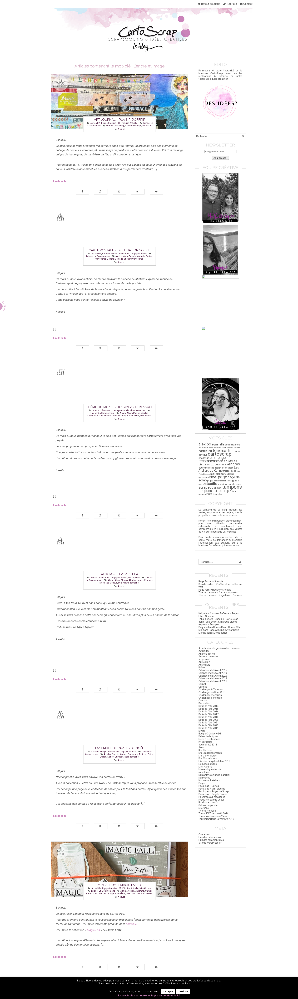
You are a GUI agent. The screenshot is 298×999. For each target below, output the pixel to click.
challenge (203, 458)
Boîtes (201, 667)
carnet (148, 891)
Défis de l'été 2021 (208, 722)
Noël (127, 757)
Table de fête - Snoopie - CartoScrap (218, 619)
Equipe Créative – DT (209, 733)
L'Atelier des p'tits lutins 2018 (214, 761)
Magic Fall (93, 930)
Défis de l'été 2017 (208, 714)
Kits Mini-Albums (207, 758)
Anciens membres (208, 656)
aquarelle (218, 444)
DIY (220, 464)
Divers (201, 730)
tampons (134, 583)
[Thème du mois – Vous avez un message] (119, 391)
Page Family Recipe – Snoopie (214, 589)
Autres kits (204, 664)
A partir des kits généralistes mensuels (219, 648)
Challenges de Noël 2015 (211, 692)
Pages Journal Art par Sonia (224, 630)
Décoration (204, 703)
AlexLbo (121, 129)
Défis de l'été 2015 (208, 708)
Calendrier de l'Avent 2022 (212, 678)
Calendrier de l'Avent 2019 (212, 673)
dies (101, 415)
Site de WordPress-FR (210, 842)
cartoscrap (119, 125)
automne (139, 891)
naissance (203, 477)
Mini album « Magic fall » (119, 885)
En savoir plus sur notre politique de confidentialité (149, 995)
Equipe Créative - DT (110, 123)
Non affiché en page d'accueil (214, 775)
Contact (247, 4)
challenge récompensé (212, 459)
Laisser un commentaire (98, 256)
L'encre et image (133, 125)
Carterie (106, 254)
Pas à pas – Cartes (208, 786)
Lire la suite (59, 181)
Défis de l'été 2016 (208, 711)
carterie (141, 256)
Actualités (96, 888)
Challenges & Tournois (210, 689)
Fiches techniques (208, 736)
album (123, 413)
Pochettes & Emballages (211, 797)
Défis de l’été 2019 (208, 728)
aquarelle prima (232, 444)
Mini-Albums (134, 577)
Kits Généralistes (207, 755)
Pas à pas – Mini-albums (211, 788)
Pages (201, 783)
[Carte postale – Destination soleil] (119, 234)
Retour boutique (210, 4)
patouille (146, 125)
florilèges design (213, 468)
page (222, 476)
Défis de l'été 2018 (208, 717)
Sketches (203, 808)
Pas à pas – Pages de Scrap (213, 791)
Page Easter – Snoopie (210, 581)
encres (107, 415)
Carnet (202, 684)
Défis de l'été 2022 (208, 725)
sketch (217, 487)
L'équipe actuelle (129, 123)
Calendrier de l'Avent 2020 (212, 675)
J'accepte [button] (168, 991)
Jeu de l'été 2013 (207, 744)
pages (210, 481)
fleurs (201, 467)
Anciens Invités (206, 653)
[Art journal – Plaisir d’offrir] (119, 101)
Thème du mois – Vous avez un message (119, 407)
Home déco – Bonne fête (227, 627)
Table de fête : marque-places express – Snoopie (217, 623)
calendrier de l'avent (230, 447)
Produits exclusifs (208, 802)
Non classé (204, 777)
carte (202, 451)
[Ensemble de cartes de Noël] (119, 732)
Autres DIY (95, 123)
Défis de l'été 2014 (208, 706)
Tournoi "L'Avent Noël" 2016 (213, 813)
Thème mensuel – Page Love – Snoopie (220, 595)
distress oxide (146, 754)
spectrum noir (133, 893)
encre (225, 464)
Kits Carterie (205, 750)
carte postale (129, 256)
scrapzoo (205, 487)
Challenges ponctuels (210, 697)
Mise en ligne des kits (209, 769)
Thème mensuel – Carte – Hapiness (218, 592)
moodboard (228, 474)
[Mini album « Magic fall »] (119, 869)
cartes (149, 256)
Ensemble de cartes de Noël (119, 748)
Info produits (205, 741)
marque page (229, 471)
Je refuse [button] (183, 991)
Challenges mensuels (210, 695)
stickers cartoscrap (133, 259)
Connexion (204, 834)
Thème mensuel (138, 410)
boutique (131, 924)
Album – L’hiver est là (119, 574)
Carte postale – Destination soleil (119, 250)
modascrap (145, 415)
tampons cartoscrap (213, 491)
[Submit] (243, 136)
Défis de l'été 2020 (208, 719)
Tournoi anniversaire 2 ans (212, 816)
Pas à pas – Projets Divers (212, 794)
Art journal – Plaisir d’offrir (119, 119)
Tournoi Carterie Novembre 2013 (216, 819)
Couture (202, 700)
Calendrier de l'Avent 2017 (212, 670)
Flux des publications (209, 837)
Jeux (201, 747)
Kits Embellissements (210, 752)
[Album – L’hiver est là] (119, 558)
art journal (203, 447)
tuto (209, 494)
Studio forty (146, 893)
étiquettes (217, 494)
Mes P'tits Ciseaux (108, 583)
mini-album (134, 415)
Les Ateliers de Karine (218, 469)
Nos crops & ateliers (209, 780)
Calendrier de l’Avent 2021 (212, 681)
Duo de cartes (219, 632)
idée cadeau (228, 468)
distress (231, 461)
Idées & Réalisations (209, 739)
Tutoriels (231, 4)
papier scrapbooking (223, 481)
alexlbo (109, 125)
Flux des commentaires (211, 840)
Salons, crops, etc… (208, 805)
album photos (133, 413)
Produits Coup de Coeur (211, 799)
